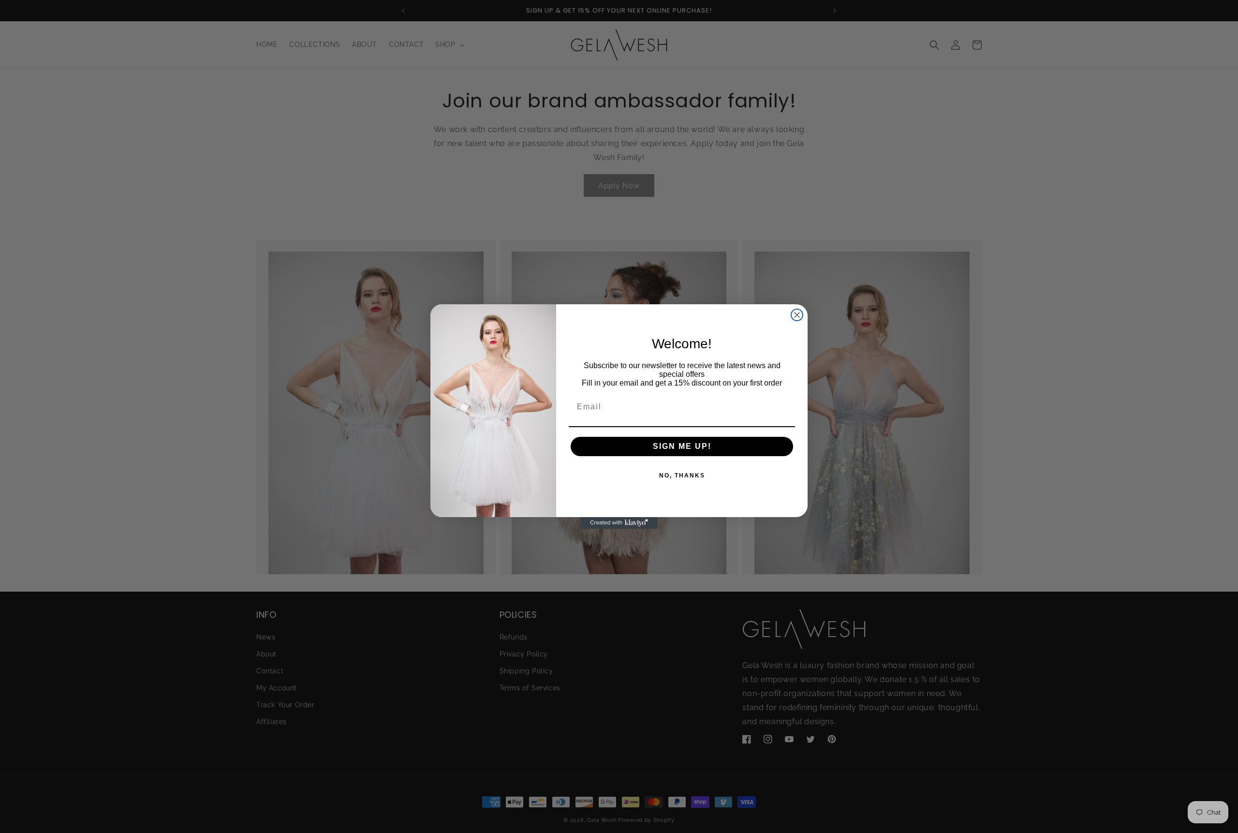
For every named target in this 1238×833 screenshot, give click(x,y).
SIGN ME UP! (682, 446)
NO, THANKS (682, 475)
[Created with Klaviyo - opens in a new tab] (619, 523)
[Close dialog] (797, 315)
